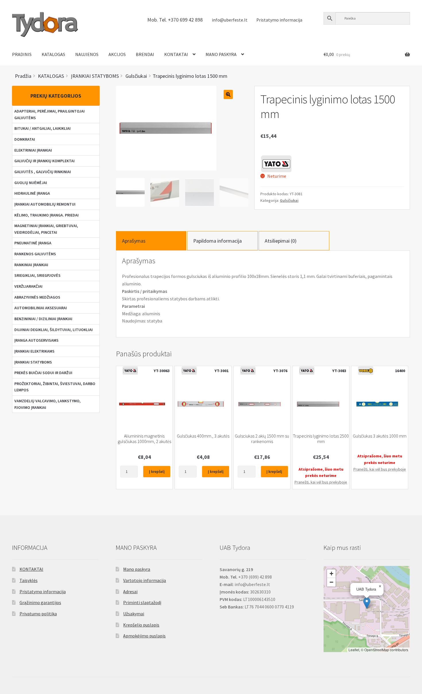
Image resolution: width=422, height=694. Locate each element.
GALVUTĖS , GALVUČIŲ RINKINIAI (42, 171)
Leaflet (354, 649)
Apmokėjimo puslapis (144, 636)
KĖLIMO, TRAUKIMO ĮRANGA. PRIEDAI (46, 215)
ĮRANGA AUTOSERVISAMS (36, 340)
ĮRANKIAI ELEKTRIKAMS (34, 351)
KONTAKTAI (176, 54)
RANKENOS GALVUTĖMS (35, 253)
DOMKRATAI (24, 139)
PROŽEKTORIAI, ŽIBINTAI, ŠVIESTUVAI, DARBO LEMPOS (54, 387)
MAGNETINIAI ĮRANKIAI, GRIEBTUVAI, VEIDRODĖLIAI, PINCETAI (46, 229)
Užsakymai (133, 613)
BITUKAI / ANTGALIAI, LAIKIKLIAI (42, 128)
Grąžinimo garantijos (40, 602)
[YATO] (276, 164)
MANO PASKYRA (221, 54)
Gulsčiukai (289, 200)
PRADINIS (22, 54)
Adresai (130, 591)
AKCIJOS (117, 54)
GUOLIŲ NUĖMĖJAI (30, 182)
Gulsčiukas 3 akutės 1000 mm (379, 436)
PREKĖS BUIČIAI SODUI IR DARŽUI (43, 372)
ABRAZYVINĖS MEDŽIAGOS (37, 297)
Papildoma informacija (217, 240)
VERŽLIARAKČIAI (28, 286)
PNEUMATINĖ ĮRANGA (32, 242)
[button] (366, 603)
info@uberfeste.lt (229, 20)
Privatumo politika (38, 613)
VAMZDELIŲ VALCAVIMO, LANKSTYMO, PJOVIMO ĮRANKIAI (47, 404)
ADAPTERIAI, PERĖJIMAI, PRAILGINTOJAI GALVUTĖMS (49, 114)
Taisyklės (29, 580)
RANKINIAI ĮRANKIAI (31, 264)
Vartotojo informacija (144, 580)
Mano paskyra (136, 569)
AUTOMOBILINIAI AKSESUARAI (40, 307)
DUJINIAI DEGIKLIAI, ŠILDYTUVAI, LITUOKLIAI (53, 329)
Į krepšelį (157, 471)
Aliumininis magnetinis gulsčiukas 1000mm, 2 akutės (144, 438)
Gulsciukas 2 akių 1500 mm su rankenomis (262, 438)
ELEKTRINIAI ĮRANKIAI (33, 150)
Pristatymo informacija (279, 20)
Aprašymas (134, 240)
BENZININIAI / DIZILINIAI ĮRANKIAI (43, 318)
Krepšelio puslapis (141, 625)
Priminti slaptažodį (142, 602)
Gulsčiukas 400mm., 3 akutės (203, 436)
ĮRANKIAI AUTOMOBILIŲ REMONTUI (45, 204)
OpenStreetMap (376, 649)
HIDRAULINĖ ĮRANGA (32, 193)
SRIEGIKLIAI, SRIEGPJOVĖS (37, 275)
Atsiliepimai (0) (281, 240)
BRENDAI (145, 54)
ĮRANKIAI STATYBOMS (33, 362)
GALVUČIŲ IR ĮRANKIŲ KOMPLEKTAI (44, 160)
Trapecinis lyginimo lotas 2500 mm (321, 438)
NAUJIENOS (86, 54)
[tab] (151, 240)
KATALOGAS (53, 54)
